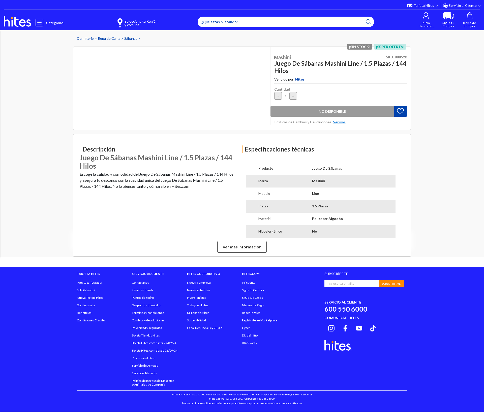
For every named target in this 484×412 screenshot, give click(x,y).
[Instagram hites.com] (331, 327)
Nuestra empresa (199, 282)
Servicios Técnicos (144, 373)
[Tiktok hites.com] (373, 327)
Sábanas (131, 38)
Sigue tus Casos (252, 297)
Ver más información (242, 246)
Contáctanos (140, 282)
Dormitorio (86, 38)
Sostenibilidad (196, 320)
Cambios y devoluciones (148, 320)
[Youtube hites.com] (359, 327)
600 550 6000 (345, 309)
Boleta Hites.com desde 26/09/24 (154, 350)
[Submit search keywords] (368, 21)
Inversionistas (196, 297)
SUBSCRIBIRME (391, 283)
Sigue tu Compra (253, 290)
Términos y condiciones (148, 313)
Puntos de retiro (143, 297)
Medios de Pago (252, 305)
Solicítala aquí (86, 290)
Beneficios (84, 313)
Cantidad (282, 89)
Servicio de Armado (145, 365)
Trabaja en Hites (197, 305)
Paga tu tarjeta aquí (89, 282)
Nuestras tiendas (198, 290)
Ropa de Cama (109, 38)
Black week (249, 343)
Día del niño (250, 335)
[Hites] (17, 21)
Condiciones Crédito (91, 320)
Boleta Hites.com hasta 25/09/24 (154, 343)
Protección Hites (143, 358)
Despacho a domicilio (146, 305)
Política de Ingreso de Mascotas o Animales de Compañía (153, 382)
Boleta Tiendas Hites (146, 335)
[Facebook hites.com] (345, 327)
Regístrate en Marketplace (259, 320)
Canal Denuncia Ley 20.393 (205, 328)
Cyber (246, 328)
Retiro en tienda (142, 290)
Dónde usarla (86, 305)
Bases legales (251, 313)
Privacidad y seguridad (147, 328)
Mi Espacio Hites (198, 313)
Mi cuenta (248, 282)
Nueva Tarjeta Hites (90, 297)
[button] (425, 20)
